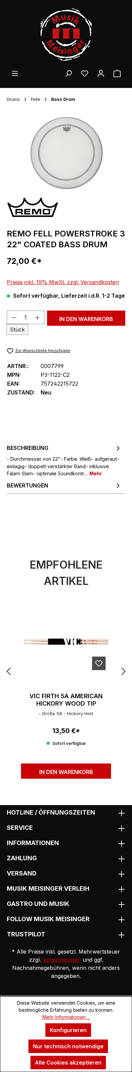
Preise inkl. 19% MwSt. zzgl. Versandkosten (63, 282)
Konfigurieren (68, 1030)
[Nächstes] (123, 671)
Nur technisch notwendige (68, 1046)
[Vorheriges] (8, 671)
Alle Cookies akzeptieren (68, 1062)
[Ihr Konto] (101, 73)
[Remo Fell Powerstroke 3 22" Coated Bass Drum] (66, 154)
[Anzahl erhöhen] (37, 317)
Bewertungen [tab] (27, 485)
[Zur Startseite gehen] (66, 34)
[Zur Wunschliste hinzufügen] (99, 663)
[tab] (64, 460)
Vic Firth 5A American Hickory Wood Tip (66, 699)
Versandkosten (62, 959)
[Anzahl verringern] (14, 317)
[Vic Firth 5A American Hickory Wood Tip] (66, 642)
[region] (66, 154)
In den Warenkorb (86, 319)
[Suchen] (68, 73)
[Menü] (15, 73)
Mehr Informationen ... (66, 1017)
